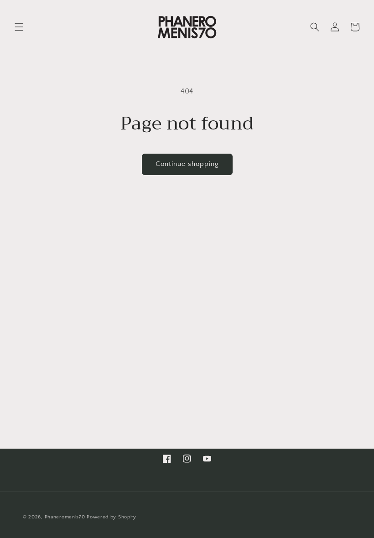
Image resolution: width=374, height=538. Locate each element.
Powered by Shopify (111, 517)
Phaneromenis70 (65, 517)
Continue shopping (187, 164)
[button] (19, 27)
